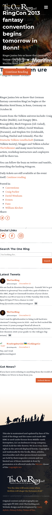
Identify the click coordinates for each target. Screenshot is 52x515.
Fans (8, 203)
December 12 (25, 315)
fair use (39, 464)
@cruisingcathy (12, 347)
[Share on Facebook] (7, 218)
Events (9, 199)
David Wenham (13, 195)
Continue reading (16, 177)
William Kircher (14, 207)
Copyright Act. (15, 467)
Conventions (12, 187)
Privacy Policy (16, 510)
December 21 (25, 283)
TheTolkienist (7, 147)
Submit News (44, 380)
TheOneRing (13, 280)
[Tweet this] (2, 218)
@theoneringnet (12, 284)
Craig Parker (12, 191)
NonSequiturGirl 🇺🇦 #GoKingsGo (23, 343)
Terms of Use (29, 510)
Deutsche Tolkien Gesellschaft (16, 139)
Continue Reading (17, 71)
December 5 (24, 347)
